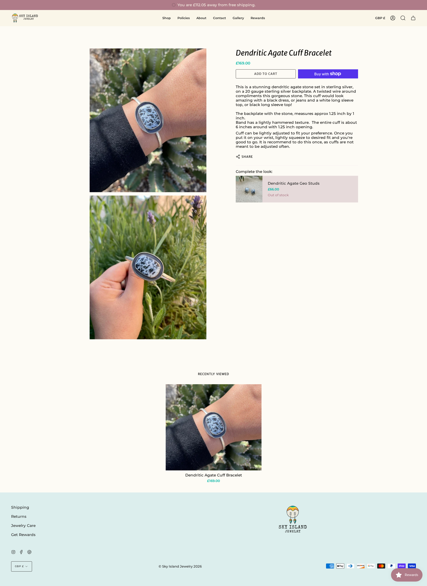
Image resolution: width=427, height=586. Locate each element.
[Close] (318, 257)
